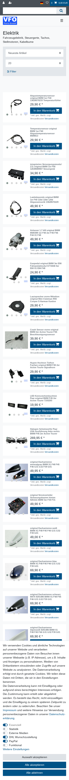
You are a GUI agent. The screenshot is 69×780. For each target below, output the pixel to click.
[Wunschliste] (47, 3)
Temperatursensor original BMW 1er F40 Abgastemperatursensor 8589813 (43, 132)
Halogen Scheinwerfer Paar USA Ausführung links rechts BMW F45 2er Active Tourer (45, 431)
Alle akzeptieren (34, 764)
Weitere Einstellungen (16, 749)
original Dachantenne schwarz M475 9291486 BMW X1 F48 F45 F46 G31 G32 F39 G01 (45, 596)
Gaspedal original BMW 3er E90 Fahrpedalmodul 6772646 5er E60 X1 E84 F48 (46, 265)
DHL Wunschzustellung (23, 737)
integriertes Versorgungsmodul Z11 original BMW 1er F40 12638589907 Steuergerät (46, 166)
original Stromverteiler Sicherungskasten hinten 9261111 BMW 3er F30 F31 (42, 497)
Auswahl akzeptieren (34, 757)
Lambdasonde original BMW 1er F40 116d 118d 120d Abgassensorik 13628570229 (44, 199)
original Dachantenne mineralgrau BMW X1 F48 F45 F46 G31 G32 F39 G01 (44, 464)
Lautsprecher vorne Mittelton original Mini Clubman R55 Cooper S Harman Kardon (44, 298)
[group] (16, 106)
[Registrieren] (10, 3)
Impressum (9, 710)
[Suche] (61, 10)
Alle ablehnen (34, 772)
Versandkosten (52, 118)
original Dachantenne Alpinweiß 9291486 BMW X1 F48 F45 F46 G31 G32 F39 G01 (45, 629)
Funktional (15, 745)
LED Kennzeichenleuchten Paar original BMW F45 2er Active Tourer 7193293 (43, 398)
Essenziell (15, 724)
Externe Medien (18, 733)
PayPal (13, 741)
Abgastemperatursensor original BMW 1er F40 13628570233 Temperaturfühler (45, 98)
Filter (12, 71)
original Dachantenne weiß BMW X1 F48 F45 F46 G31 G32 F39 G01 (45, 530)
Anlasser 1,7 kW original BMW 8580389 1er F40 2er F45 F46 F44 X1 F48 (45, 232)
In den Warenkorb (44, 110)
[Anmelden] (4, 3)
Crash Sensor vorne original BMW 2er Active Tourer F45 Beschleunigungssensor (44, 332)
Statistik (13, 729)
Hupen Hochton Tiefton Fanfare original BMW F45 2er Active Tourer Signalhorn (45, 365)
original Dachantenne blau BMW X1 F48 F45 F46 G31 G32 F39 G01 (45, 563)
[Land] (41, 3)
